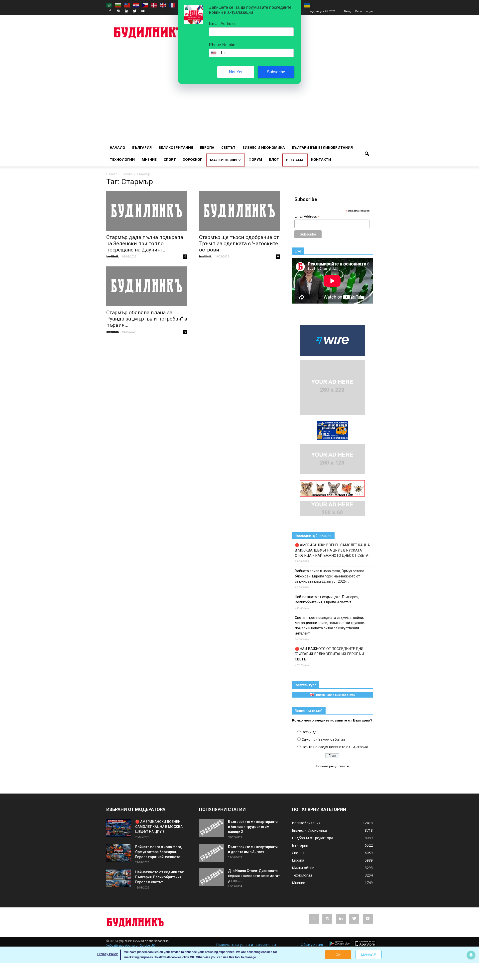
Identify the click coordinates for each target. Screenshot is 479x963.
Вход (347, 11)
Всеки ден (310, 731)
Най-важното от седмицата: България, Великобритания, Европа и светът (327, 599)
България (142, 147)
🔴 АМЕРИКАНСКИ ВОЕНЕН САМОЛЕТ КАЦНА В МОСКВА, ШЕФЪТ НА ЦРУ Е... (159, 827)
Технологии (122, 159)
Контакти (321, 159)
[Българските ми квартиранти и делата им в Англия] (211, 853)
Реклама (295, 160)
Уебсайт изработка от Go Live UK (130, 945)
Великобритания (176, 147)
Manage (368, 955)
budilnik (112, 256)
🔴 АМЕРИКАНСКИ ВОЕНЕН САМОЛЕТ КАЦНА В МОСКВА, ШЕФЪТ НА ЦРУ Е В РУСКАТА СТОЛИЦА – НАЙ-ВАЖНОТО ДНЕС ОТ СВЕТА (332, 550)
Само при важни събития (323, 739)
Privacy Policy (107, 954)
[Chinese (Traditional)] (127, 5)
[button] (367, 154)
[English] (163, 5)
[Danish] (154, 5)
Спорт (170, 159)
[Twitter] (134, 11)
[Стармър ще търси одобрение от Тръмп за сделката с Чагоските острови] (239, 211)
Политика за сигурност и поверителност (246, 945)
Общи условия (312, 945)
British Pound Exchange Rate (334, 694)
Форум (255, 159)
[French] (172, 5)
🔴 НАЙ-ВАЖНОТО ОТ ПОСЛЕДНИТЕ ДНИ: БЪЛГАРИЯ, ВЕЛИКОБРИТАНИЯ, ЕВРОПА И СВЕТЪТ (329, 654)
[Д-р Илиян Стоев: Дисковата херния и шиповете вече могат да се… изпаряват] (211, 877)
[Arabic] (109, 5)
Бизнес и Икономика (263, 147)
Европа (207, 147)
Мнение (149, 159)
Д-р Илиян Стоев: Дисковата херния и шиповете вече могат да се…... (254, 876)
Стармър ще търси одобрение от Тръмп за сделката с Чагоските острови (239, 243)
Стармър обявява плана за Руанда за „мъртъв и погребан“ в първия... (146, 319)
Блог (274, 159)
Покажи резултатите (332, 766)
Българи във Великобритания (322, 147)
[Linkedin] (126, 11)
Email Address (307, 216)
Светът (228, 147)
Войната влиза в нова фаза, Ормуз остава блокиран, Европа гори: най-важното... (159, 852)
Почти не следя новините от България (335, 746)
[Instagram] (118, 11)
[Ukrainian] (307, 5)
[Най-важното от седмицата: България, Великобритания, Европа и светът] (118, 878)
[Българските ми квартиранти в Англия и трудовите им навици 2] (211, 828)
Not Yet (235, 72)
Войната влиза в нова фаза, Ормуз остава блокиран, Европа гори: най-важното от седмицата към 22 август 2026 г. (329, 576)
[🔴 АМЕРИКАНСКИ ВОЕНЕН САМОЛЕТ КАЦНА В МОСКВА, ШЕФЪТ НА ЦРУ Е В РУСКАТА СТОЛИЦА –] (118, 828)
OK (338, 955)
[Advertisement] (239, 84)
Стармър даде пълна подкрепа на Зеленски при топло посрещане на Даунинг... (144, 243)
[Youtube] (143, 11)
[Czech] (145, 5)
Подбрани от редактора (312, 837)
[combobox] (218, 53)
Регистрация (364, 11)
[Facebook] (110, 11)
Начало (117, 147)
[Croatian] (136, 5)
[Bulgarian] (118, 5)
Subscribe (276, 72)
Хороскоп (193, 159)
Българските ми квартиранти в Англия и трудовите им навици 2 (253, 827)
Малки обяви (223, 160)
